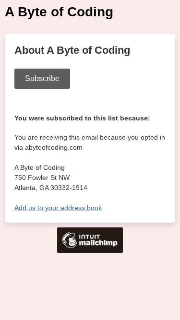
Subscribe (42, 78)
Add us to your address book (58, 208)
